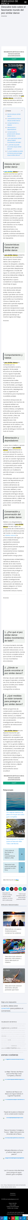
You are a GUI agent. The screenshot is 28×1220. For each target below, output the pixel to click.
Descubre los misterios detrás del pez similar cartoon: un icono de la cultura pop (7, 896)
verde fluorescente (11, 1030)
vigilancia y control (9, 1028)
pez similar (9, 172)
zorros (22, 1048)
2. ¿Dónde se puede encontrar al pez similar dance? (14, 147)
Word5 (16, 1025)
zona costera (22, 1034)
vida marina (11, 1048)
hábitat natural (10, 535)
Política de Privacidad (13, 1206)
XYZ (21, 1032)
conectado (5, 1008)
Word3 (25, 1048)
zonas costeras (9, 1054)
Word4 (23, 1032)
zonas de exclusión (21, 1046)
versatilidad (19, 1024)
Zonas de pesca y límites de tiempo (13, 1032)
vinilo (16, 1030)
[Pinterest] (16, 889)
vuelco (11, 1036)
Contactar (13, 1195)
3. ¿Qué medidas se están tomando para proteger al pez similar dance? (15, 153)
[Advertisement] (14, 31)
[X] (12, 889)
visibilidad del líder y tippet (11, 1024)
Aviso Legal (13, 1205)
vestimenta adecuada (8, 1050)
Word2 (6, 1030)
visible (8, 1036)
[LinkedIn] (24, 889)
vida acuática (15, 1036)
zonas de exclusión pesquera (20, 1044)
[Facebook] (3, 889)
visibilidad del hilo (12, 1038)
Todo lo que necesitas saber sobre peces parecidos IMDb (21, 896)
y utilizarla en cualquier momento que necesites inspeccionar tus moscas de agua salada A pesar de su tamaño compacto (13, 1042)
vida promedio (4, 1046)
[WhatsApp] (20, 889)
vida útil (3, 1048)
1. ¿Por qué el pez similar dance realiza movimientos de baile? (14, 140)
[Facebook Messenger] (7, 889)
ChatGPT (14, 59)
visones (9, 1046)
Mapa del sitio (13, 1203)
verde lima (3, 1024)
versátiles (20, 1036)
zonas (2, 1050)
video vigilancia (4, 1034)
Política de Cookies (12, 1208)
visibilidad (14, 1046)
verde (9, 1040)
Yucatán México (21, 1025)
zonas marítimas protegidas (14, 1034)
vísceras (3, 1036)
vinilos (19, 1048)
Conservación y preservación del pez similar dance (13, 134)
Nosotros (12, 1193)
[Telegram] (24, 1218)
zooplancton (12, 1025)
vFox (4, 1032)
